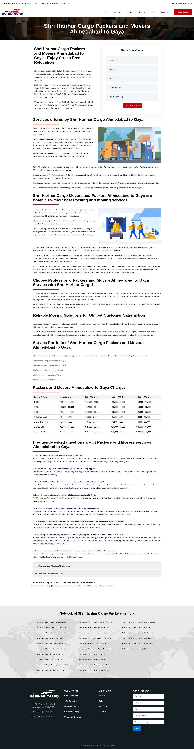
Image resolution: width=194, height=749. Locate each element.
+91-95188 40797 (31, 3)
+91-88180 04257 (14, 3)
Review (142, 12)
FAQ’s (152, 12)
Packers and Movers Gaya (41, 586)
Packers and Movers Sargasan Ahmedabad (51, 627)
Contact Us (164, 12)
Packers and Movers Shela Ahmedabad (92, 654)
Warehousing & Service (72, 717)
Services (129, 12)
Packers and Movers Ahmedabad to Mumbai (137, 633)
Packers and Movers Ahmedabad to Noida (136, 638)
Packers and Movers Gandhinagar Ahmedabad (52, 633)
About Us (117, 12)
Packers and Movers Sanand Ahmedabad (93, 670)
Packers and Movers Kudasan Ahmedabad (51, 622)
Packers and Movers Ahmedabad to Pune (136, 627)
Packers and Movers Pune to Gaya (65, 586)
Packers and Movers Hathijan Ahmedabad (94, 627)
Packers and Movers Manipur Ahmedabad (51, 670)
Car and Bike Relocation (72, 706)
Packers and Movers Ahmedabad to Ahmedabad (96, 586)
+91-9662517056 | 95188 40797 (41, 712)
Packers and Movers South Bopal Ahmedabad (95, 638)
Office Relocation (70, 701)
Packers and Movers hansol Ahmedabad (93, 633)
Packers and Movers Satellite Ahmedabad (93, 659)
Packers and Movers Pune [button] (50, 573)
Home (106, 12)
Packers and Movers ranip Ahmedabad (50, 654)
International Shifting (71, 712)
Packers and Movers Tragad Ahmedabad (93, 643)
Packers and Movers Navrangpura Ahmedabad (52, 665)
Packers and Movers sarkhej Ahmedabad (50, 649)
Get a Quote (183, 12)
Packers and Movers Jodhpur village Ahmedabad (96, 622)
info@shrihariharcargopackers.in (60, 3)
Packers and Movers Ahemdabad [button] (54, 566)
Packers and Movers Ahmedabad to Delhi (136, 649)
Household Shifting (71, 696)
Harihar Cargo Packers (105, 745)
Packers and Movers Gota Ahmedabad (49, 638)
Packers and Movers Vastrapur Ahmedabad (51, 643)
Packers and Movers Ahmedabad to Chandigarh (138, 622)
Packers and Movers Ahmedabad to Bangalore (137, 643)
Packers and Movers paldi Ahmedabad (49, 659)
